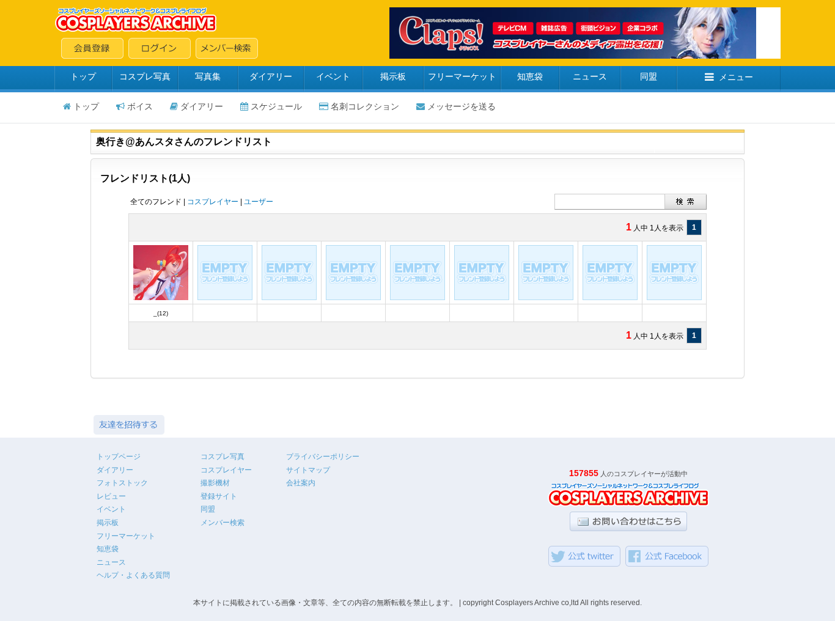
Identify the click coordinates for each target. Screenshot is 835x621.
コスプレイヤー (212, 201)
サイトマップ (308, 470)
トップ (83, 76)
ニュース (590, 76)
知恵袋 (530, 76)
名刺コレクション (365, 106)
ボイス (140, 106)
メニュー (736, 77)
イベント (333, 76)
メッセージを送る (461, 106)
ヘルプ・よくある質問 (133, 575)
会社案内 (300, 483)
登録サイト (218, 496)
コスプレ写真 (145, 76)
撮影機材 (215, 483)
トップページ (119, 456)
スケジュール (276, 106)
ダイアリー (270, 76)
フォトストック (122, 483)
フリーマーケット (462, 76)
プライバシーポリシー (322, 456)
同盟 (648, 76)
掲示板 (393, 76)
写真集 (208, 76)
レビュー (111, 496)
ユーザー (258, 201)
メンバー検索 (222, 522)
